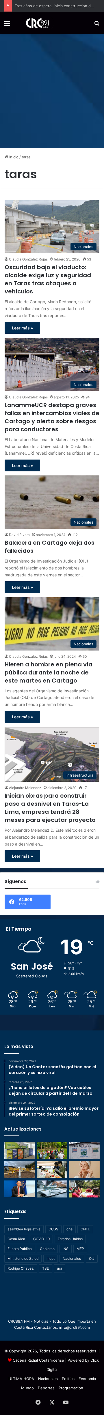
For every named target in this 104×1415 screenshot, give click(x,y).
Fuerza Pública (20, 1249)
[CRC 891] (34, 23)
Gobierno (47, 1249)
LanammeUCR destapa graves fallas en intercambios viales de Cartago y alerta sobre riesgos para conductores (52, 417)
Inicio (13, 157)
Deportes (46, 1388)
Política (68, 1378)
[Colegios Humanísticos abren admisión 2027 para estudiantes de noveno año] (84, 1188)
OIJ (91, 1258)
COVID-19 (41, 1239)
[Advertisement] (52, 89)
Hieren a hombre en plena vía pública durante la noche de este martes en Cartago (48, 672)
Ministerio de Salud (23, 1258)
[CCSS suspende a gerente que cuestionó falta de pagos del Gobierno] (19, 1188)
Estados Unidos (70, 1239)
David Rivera (19, 535)
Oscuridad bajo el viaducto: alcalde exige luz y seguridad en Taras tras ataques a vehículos (48, 279)
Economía (87, 1378)
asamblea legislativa (24, 1229)
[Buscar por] (97, 25)
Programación (71, 1388)
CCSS (53, 1229)
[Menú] (7, 25)
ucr (59, 1268)
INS (65, 1249)
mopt (51, 1258)
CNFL (85, 1229)
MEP (80, 1249)
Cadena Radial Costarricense (38, 1360)
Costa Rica (16, 1239)
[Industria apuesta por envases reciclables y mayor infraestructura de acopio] (19, 1150)
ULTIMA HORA (21, 1378)
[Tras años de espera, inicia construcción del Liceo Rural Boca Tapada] (84, 1150)
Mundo (27, 1388)
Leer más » (22, 327)
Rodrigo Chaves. (21, 1268)
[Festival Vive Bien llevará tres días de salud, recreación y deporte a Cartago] (52, 1150)
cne (69, 1229)
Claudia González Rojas (28, 259)
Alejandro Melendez (25, 788)
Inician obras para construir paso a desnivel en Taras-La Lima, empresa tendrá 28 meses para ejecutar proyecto (50, 808)
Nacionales (72, 1258)
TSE (45, 1268)
